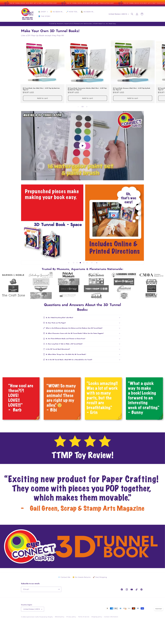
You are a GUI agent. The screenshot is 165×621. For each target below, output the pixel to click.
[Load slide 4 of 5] (83, 262)
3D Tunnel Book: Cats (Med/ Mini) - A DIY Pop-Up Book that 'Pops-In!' (41, 89)
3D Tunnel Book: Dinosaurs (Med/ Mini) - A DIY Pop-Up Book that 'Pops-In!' (131, 89)
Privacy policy (71, 617)
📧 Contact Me (64, 577)
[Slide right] (87, 107)
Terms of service (83, 617)
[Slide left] (78, 107)
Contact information (111, 617)
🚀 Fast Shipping (100, 577)
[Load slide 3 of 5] (80, 262)
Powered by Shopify (46, 617)
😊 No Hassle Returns (82, 577)
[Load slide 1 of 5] (73, 262)
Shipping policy (96, 617)
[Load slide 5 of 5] (87, 262)
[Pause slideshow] (96, 263)
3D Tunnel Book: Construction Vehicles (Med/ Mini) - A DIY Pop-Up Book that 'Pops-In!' (87, 89)
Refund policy (59, 617)
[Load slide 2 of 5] (77, 262)
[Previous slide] (69, 263)
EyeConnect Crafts (32, 617)
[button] (43, 11)
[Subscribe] (58, 589)
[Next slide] (92, 263)
